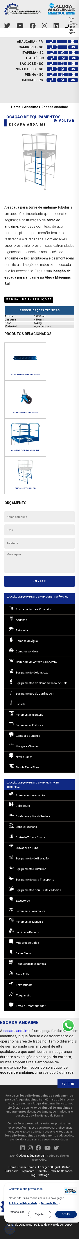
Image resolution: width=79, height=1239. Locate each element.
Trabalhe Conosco (61, 1171)
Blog (33, 1175)
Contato (42, 1171)
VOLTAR (66, 120)
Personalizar (16, 1212)
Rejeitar (39, 1214)
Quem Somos (27, 1167)
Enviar (39, 581)
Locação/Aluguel (49, 1167)
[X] (7, 26)
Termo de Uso (49, 1203)
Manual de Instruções (29, 299)
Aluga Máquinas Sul (32, 1155)
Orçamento (27, 1171)
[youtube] (20, 26)
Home (16, 107)
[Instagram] (44, 26)
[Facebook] (33, 26)
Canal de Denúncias (19, 1224)
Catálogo (43, 1175)
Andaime (31, 107)
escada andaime (17, 1030)
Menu (7, 33)
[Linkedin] (56, 26)
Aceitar (66, 1214)
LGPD (68, 1224)
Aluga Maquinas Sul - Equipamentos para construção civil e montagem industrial (39, 10)
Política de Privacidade (48, 1224)
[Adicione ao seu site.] (69, 1191)
